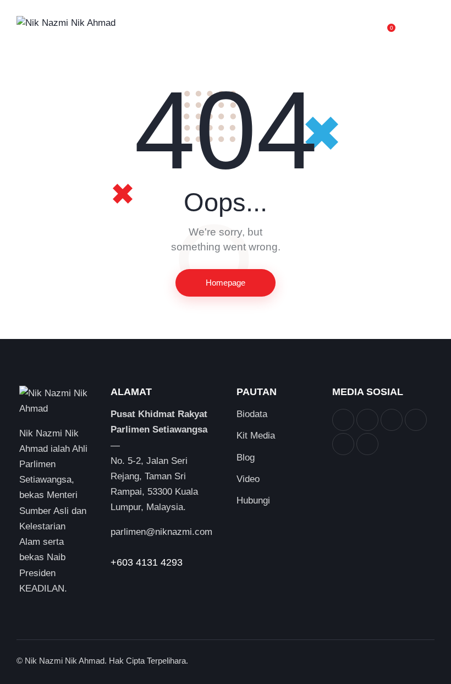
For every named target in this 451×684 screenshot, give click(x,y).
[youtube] (343, 444)
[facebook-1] (343, 420)
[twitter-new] (367, 420)
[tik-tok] (367, 444)
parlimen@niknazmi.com (161, 532)
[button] (431, 23)
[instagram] (392, 420)
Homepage (225, 282)
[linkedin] (416, 420)
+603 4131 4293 (147, 562)
